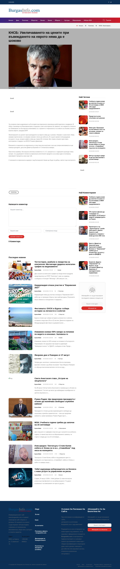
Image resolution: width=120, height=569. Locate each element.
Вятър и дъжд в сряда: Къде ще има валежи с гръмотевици (97, 157)
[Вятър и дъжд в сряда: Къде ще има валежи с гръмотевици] (83, 159)
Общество (34, 20)
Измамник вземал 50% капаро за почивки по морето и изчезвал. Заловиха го (54, 333)
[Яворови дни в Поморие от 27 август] (20, 363)
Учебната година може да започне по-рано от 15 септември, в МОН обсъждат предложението (97, 105)
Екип (36, 520)
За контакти (39, 525)
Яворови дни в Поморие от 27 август (52, 355)
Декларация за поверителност (85, 566)
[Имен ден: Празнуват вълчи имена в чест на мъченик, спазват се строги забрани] (83, 131)
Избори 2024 (88, 20)
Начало (11, 20)
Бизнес (42, 20)
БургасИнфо (12, 88)
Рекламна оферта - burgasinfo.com (102, 564)
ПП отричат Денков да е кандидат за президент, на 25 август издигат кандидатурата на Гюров (97, 215)
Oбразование (62, 428)
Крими (50, 20)
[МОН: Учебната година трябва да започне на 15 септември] (20, 431)
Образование (77, 20)
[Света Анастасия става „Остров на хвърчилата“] (20, 378)
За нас (37, 514)
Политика (25, 20)
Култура (67, 20)
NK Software (44, 564)
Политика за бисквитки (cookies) (39, 547)
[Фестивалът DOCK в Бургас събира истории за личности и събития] (20, 317)
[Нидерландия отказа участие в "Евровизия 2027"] (20, 293)
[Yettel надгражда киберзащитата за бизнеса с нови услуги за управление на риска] (20, 477)
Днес (17, 20)
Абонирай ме (92, 308)
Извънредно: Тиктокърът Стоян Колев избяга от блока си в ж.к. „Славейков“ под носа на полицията (55, 448)
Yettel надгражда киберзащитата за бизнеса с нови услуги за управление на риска (55, 470)
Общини (57, 20)
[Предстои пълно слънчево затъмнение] (83, 119)
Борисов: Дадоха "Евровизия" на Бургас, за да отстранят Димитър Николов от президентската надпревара (96, 267)
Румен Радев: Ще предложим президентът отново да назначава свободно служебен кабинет (55, 401)
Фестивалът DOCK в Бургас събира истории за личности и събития (52, 309)
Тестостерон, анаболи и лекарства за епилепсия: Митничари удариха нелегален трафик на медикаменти (55, 264)
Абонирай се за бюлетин (99, 529)
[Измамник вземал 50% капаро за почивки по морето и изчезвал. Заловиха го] (20, 340)
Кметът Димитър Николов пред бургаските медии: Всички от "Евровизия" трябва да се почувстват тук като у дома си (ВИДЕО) (97, 249)
